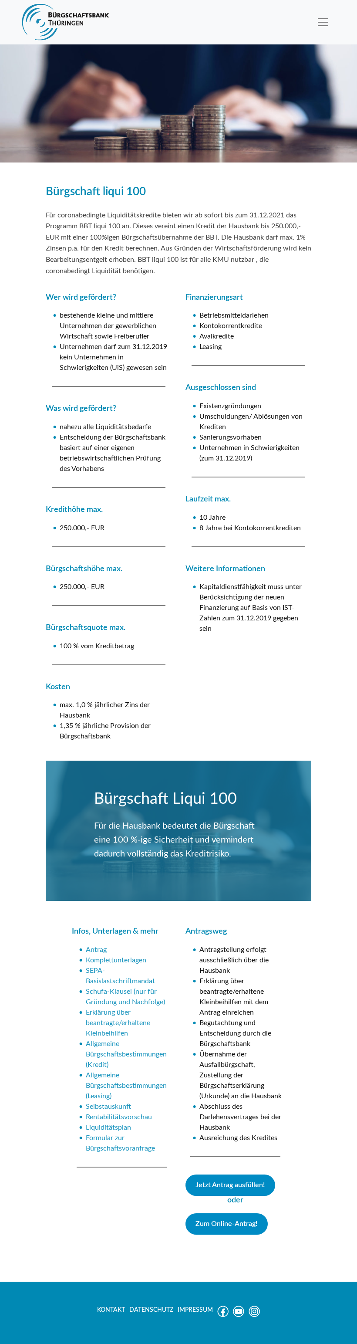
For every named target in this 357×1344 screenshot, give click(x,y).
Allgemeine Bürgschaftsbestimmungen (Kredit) (126, 1054)
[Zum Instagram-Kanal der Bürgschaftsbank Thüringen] (254, 1315)
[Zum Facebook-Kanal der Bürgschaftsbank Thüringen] (223, 1315)
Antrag (96, 949)
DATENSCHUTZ (151, 1310)
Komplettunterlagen (116, 960)
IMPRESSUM (195, 1310)
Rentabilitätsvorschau (119, 1117)
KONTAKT (111, 1310)
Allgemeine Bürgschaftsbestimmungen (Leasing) (126, 1086)
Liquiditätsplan (108, 1127)
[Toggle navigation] (323, 22)
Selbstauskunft (108, 1106)
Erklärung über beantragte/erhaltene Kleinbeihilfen (118, 1023)
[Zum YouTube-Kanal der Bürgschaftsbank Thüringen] (238, 1315)
